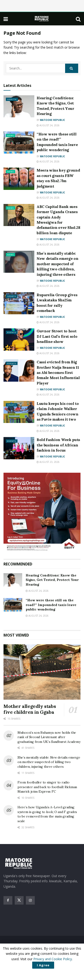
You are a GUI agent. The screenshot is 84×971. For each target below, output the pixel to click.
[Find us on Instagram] (30, 900)
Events (11, 332)
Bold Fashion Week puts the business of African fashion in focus (58, 445)
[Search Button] (78, 19)
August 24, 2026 (49, 125)
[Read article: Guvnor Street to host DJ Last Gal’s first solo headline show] (19, 339)
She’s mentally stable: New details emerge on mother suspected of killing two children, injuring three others (57, 264)
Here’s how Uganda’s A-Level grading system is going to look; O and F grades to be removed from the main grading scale (47, 814)
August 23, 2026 (49, 462)
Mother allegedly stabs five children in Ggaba (30, 709)
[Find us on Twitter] (19, 900)
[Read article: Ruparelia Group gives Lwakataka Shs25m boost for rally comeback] (19, 303)
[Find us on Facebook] (8, 900)
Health (12, 99)
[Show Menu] (6, 19)
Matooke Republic (52, 120)
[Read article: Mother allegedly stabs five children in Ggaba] (42, 672)
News (10, 135)
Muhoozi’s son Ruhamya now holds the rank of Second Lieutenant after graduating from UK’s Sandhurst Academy (49, 737)
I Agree (43, 965)
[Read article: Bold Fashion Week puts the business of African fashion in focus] (19, 448)
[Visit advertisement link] (42, 512)
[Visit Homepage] (42, 18)
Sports (11, 296)
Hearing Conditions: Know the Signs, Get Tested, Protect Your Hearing (52, 580)
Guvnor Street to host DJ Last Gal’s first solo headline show (57, 336)
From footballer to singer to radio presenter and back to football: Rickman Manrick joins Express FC (47, 787)
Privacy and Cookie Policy (52, 959)
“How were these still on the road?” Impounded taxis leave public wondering (51, 604)
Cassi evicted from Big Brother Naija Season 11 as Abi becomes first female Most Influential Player (58, 372)
